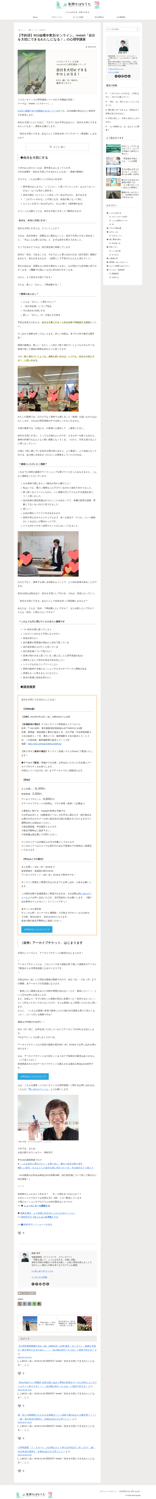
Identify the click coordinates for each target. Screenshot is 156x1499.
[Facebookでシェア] (25, 1304)
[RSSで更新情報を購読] (47, 1284)
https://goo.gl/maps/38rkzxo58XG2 (45, 744)
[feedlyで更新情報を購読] (44, 1284)
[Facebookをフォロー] (36, 1284)
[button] (39, 1304)
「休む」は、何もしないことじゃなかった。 (122, 103)
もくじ (56, 147)
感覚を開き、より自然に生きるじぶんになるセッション (47, 1213)
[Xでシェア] (20, 1304)
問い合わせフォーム (38, 1089)
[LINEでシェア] (34, 1304)
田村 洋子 (36, 1253)
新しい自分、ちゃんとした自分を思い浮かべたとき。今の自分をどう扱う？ (56, 1168)
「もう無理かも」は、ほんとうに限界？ (122, 128)
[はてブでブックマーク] (29, 1304)
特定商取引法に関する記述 (129, 1491)
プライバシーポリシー (108, 1491)
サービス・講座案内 (28, 1293)
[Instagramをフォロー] (40, 1284)
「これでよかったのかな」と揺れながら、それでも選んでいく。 (122, 95)
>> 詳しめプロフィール (42, 1271)
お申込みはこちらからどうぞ (36, 929)
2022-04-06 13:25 (25, 1390)
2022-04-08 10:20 (25, 1455)
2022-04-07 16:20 (25, 1422)
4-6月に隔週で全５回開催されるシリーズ (38, 111)
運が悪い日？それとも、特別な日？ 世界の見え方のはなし (123, 111)
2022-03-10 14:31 (25, 1357)
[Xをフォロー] (33, 1284)
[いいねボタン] (19, 1233)
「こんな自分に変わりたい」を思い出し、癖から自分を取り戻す (51, 1164)
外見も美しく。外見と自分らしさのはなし (122, 120)
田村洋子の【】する (39, 1217)
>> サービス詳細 (39, 1277)
